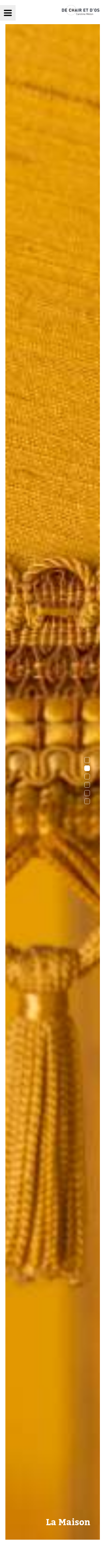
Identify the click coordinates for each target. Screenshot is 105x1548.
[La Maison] (52, 1538)
